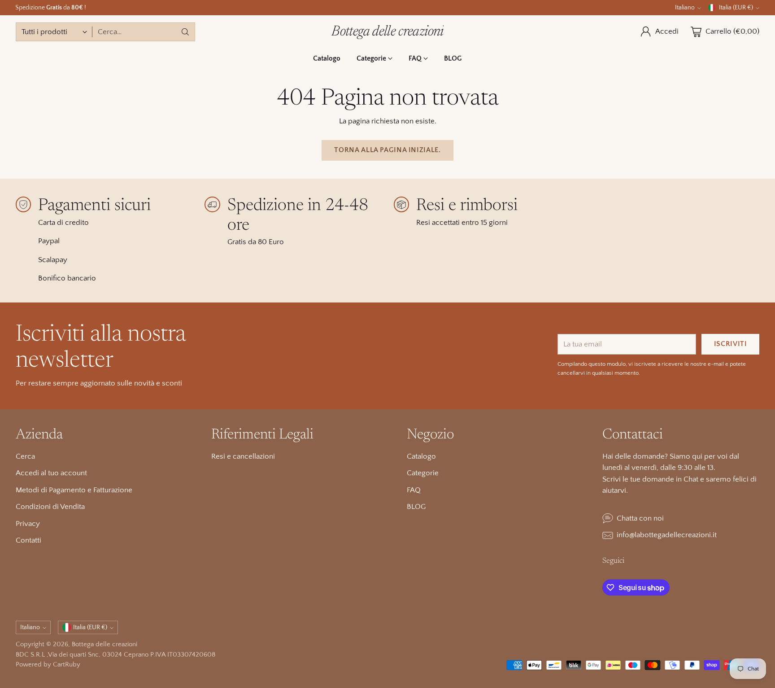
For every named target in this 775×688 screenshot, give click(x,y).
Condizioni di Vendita (50, 507)
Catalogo (421, 456)
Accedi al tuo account (51, 473)
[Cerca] (185, 31)
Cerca (25, 456)
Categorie (423, 473)
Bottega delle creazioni (104, 644)
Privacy (28, 524)
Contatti (28, 540)
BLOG (416, 507)
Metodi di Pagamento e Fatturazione (74, 490)
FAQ (414, 490)
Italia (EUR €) (736, 7)
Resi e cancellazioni (243, 456)
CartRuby (66, 664)
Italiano (685, 7)
